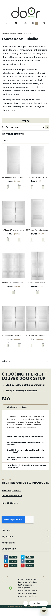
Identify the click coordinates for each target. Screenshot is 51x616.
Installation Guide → (12, 495)
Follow (13, 557)
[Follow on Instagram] (23, 561)
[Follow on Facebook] (6, 557)
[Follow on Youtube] (6, 565)
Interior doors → (10, 502)
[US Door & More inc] (25, 9)
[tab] (25, 385)
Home (4, 34)
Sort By (5, 127)
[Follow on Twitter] (23, 557)
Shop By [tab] (25, 120)
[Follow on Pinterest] (23, 565)
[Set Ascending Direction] (47, 127)
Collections (18, 34)
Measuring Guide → (11, 490)
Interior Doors (10, 34)
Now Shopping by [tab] (12, 134)
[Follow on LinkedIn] (6, 561)
